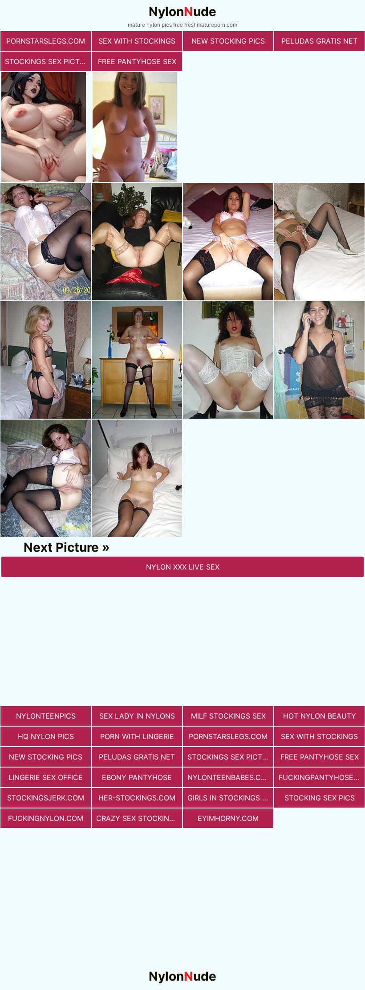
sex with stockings (136, 40)
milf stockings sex (228, 715)
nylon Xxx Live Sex (182, 566)
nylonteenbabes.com (229, 777)
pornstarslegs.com (45, 40)
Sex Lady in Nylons (137, 715)
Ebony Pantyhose (137, 777)
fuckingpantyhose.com (322, 777)
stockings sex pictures (48, 61)
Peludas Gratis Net (319, 40)
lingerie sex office (45, 777)
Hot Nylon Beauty (319, 715)
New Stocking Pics (228, 40)
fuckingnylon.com (45, 818)
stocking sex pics (319, 797)
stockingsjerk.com (45, 797)
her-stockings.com (136, 797)
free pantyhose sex (137, 61)
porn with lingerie (137, 736)
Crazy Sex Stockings (137, 818)
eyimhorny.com (228, 818)
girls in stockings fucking (230, 797)
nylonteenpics (46, 715)
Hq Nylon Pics (46, 736)
